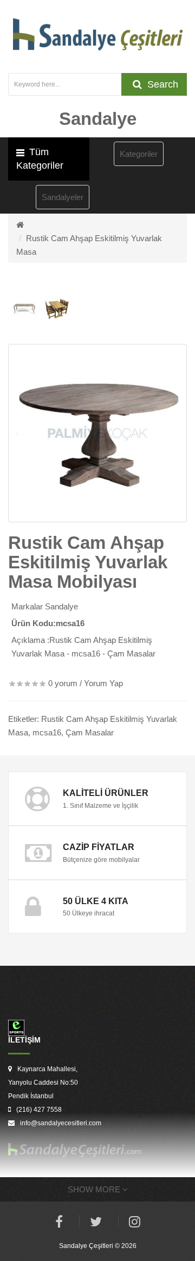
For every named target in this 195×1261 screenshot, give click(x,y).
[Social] (134, 1223)
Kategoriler (139, 153)
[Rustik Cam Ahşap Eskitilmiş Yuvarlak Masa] (97, 433)
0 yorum (62, 683)
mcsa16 (46, 732)
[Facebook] (59, 1223)
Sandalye (61, 606)
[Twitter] (96, 1223)
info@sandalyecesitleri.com (60, 1123)
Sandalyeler (62, 197)
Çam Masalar (90, 732)
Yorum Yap (103, 683)
